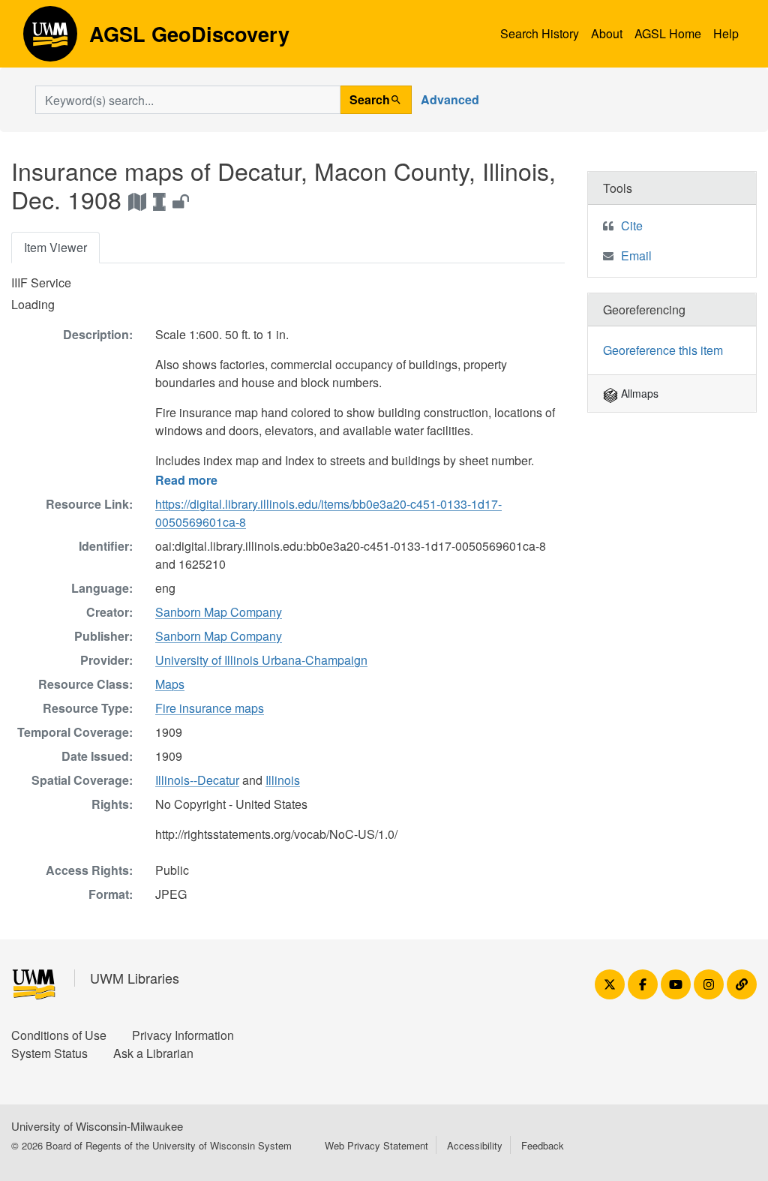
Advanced (450, 99)
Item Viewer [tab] (55, 247)
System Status (49, 1053)
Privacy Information (183, 1035)
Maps (169, 684)
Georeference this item (663, 350)
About (606, 33)
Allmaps (638, 393)
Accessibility (474, 1145)
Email (636, 255)
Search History (539, 33)
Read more (186, 479)
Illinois (283, 780)
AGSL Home (667, 33)
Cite (632, 225)
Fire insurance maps (209, 708)
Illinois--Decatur (197, 780)
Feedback (542, 1145)
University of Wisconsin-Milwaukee (97, 1126)
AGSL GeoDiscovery (50, 39)
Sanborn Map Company (218, 612)
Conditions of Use (58, 1035)
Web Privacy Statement (376, 1145)
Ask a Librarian (153, 1053)
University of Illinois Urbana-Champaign (261, 660)
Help (726, 33)
